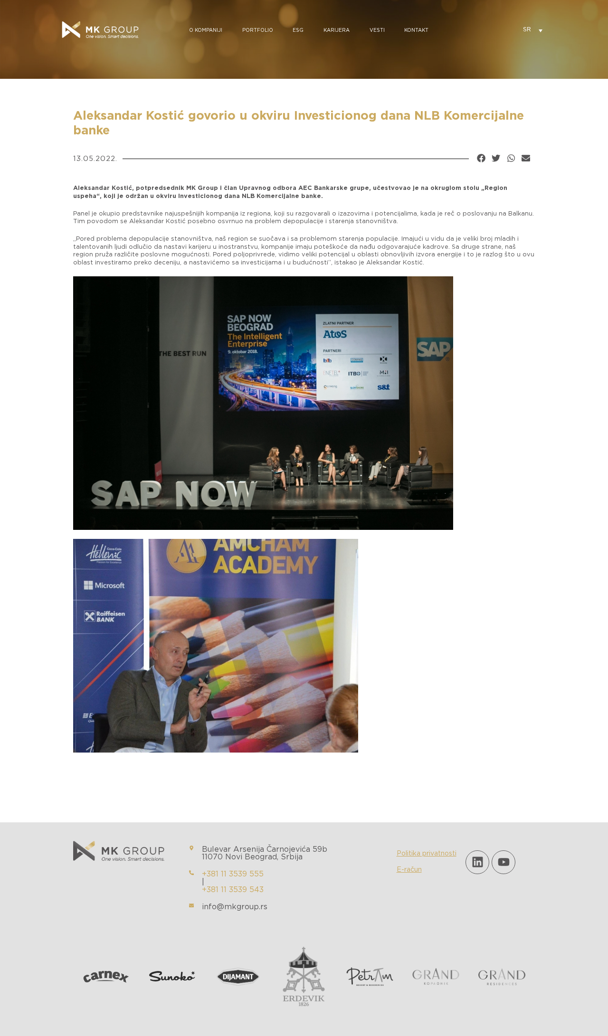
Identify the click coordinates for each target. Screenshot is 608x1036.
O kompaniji (205, 30)
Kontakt (416, 30)
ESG (298, 30)
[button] (481, 158)
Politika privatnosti (426, 853)
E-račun (409, 869)
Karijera (336, 30)
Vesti (377, 30)
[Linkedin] (477, 862)
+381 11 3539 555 (233, 874)
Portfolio (257, 30)
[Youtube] (503, 862)
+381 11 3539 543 (233, 890)
